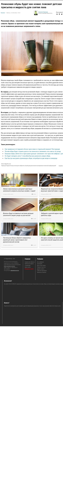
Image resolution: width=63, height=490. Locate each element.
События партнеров (42, 270)
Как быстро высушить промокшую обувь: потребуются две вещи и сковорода (31, 158)
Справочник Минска (30, 262)
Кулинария (39, 263)
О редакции (27, 265)
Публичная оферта (29, 263)
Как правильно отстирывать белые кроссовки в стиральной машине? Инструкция (32, 149)
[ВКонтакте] (57, 14)
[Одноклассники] (59, 14)
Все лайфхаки (40, 262)
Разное (3, 13)
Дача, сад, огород (41, 265)
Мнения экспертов (41, 272)
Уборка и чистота (41, 267)
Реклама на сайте (29, 269)
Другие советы (40, 269)
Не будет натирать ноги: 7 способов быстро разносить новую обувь (27, 156)
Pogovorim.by (8, 258)
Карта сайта (28, 267)
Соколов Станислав (43, 12)
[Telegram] (62, 14)
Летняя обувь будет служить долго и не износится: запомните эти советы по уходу (33, 151)
